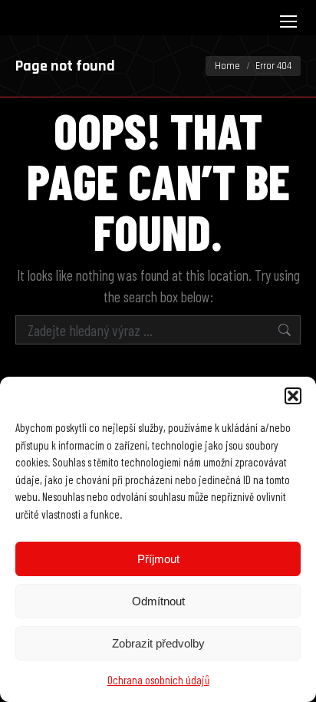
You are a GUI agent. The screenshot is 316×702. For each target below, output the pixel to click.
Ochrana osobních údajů (158, 680)
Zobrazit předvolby (158, 643)
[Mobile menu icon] (288, 21)
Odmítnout (158, 601)
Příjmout (158, 558)
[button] (293, 396)
